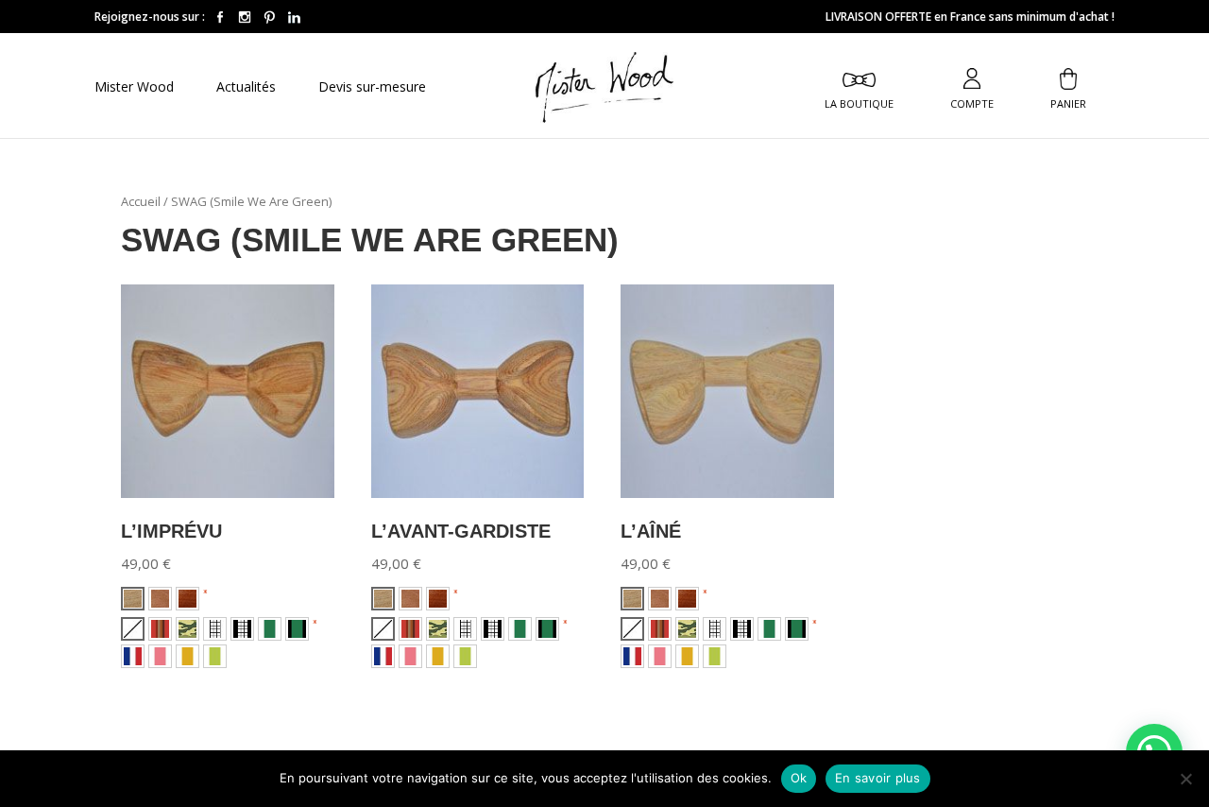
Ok (799, 777)
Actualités (246, 87)
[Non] (1185, 778)
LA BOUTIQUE (859, 102)
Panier (1068, 102)
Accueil (141, 201)
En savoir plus (878, 777)
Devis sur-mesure (372, 87)
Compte (972, 102)
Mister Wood (134, 87)
